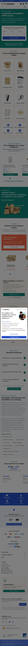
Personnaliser (15, 334)
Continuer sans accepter (21, 309)
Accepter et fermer (14, 337)
